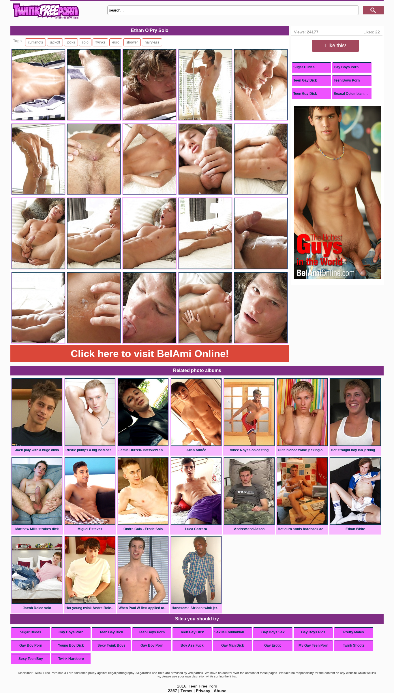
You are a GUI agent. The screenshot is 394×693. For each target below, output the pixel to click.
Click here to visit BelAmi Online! (150, 353)
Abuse (220, 690)
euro (115, 42)
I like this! (335, 45)
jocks (71, 42)
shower (132, 42)
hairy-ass (152, 42)
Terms (186, 690)
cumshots (35, 42)
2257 (172, 690)
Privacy (203, 690)
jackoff (55, 42)
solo (85, 42)
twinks (100, 42)
